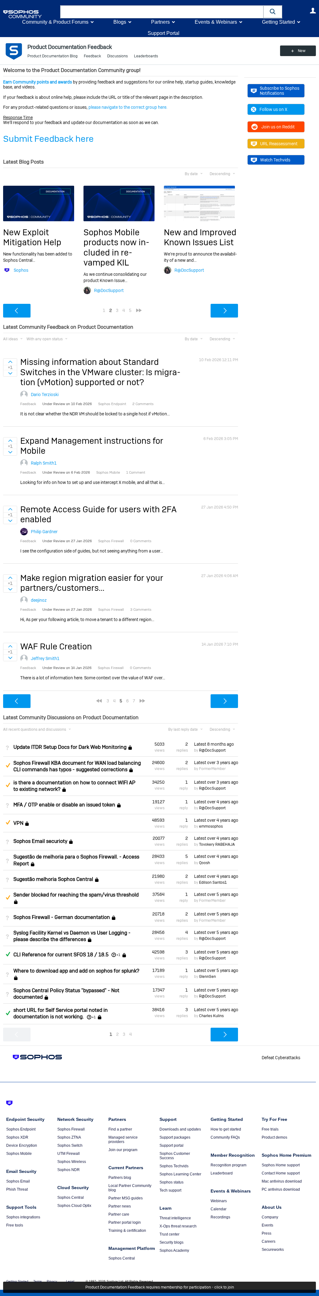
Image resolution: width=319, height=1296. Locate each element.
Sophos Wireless (71, 1162)
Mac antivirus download (282, 1181)
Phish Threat (17, 1189)
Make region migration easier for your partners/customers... (91, 582)
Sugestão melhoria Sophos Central (53, 879)
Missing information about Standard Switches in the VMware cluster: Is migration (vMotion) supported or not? (100, 372)
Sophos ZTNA (69, 1137)
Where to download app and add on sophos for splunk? (76, 971)
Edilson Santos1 (213, 882)
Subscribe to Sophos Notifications (279, 90)
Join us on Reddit (278, 127)
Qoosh (204, 862)
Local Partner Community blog (129, 1188)
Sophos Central (70, 1197)
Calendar (218, 1209)
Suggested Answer (7, 765)
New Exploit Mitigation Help (32, 237)
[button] (273, 11)
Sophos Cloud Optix (74, 1205)
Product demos (274, 1137)
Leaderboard (222, 1173)
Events (267, 1225)
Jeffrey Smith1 (45, 658)
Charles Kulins (211, 1015)
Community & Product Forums (55, 22)
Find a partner (120, 1129)
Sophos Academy (174, 1250)
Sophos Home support (281, 1165)
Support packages (175, 1137)
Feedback (92, 56)
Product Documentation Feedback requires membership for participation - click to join (159, 1287)
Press (266, 1233)
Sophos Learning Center (180, 1174)
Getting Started (278, 22)
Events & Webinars (216, 22)
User (313, 10)
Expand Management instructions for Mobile (91, 445)
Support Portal (163, 33)
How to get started (226, 1129)
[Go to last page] (139, 310)
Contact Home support (281, 1173)
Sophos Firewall (71, 1129)
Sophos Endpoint (21, 1129)
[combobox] (161, 12)
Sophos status (171, 1182)
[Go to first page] (99, 701)
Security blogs (171, 1242)
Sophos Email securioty (40, 841)
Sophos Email (18, 1181)
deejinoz (39, 600)
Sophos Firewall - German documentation (61, 917)
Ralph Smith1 (44, 463)
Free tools (14, 1225)
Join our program (122, 1150)
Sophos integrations (23, 1217)
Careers (268, 1241)
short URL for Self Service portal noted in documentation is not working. (60, 1013)
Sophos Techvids (174, 1166)
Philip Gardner (44, 531)
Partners (160, 22)
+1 (118, 955)
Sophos (21, 270)
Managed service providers (123, 1139)
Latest (214, 744)
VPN (18, 823)
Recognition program (228, 1165)
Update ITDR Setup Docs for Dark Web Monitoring (69, 747)
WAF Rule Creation (56, 646)
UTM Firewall (68, 1153)
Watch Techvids (275, 160)
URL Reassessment (279, 143)
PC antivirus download (281, 1189)
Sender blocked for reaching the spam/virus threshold (76, 895)
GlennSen (207, 976)
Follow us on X (273, 109)
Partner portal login (124, 1222)
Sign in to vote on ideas (10, 362)
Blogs (119, 22)
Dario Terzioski (45, 394)
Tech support (170, 1190)
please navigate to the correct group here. (127, 107)
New (302, 50)
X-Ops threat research (178, 1226)
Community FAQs (225, 1137)
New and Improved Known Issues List (200, 237)
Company (270, 1217)
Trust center (169, 1234)
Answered (7, 954)
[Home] (30, 14)
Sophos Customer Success (175, 1155)
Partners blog (119, 1177)
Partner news (119, 1206)
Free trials (270, 1129)
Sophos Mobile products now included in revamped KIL (116, 247)
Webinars (219, 1201)
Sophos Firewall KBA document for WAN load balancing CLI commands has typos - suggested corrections (77, 766)
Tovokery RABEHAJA (217, 844)
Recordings (220, 1217)
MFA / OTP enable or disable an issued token (64, 804)
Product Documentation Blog (52, 56)
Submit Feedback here (48, 139)
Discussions (117, 56)
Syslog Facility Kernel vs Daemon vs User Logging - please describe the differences (72, 936)
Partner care (118, 1214)
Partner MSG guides (125, 1198)
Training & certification (127, 1230)
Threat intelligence (175, 1218)
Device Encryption (21, 1145)
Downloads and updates (180, 1129)
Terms (37, 1281)
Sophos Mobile (19, 1153)
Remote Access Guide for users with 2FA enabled (98, 514)
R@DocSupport (109, 290)
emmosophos (211, 826)
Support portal (171, 1145)
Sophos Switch (70, 1145)
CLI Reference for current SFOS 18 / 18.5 (60, 954)
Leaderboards (146, 56)
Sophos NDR (68, 1170)
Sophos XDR (17, 1137)
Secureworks (273, 1249)
